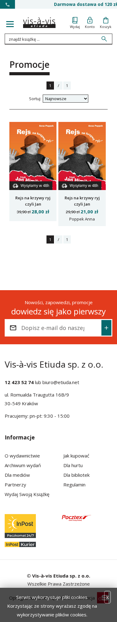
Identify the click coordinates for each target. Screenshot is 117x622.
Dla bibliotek (76, 475)
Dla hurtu (73, 465)
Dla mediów (17, 475)
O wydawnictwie (22, 456)
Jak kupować (76, 456)
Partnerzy (15, 484)
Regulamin (74, 484)
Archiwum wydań (23, 465)
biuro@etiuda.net (60, 382)
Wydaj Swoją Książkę (27, 494)
